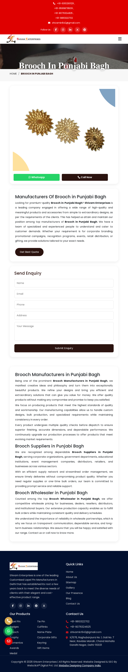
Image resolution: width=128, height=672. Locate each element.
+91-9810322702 (64, 18)
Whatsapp (38, 177)
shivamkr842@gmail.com (66, 22)
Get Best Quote (29, 252)
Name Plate (44, 632)
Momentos (16, 643)
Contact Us (73, 603)
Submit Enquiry (64, 348)
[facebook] (56, 29)
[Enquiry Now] (8, 641)
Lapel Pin (15, 621)
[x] (77, 29)
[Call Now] (8, 621)
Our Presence (74, 593)
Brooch (14, 632)
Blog (68, 598)
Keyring (41, 643)
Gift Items (43, 648)
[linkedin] (70, 29)
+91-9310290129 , (66, 3)
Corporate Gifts (47, 637)
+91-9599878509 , (64, 8)
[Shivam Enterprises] (23, 39)
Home (13, 73)
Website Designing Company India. (80, 665)
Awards (14, 648)
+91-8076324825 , (64, 13)
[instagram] (63, 29)
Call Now (86, 177)
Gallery (70, 588)
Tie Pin (41, 621)
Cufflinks (42, 627)
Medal (13, 653)
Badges (14, 627)
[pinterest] (84, 29)
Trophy (14, 637)
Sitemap (71, 582)
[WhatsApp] (8, 631)
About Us (71, 577)
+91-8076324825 (80, 627)
